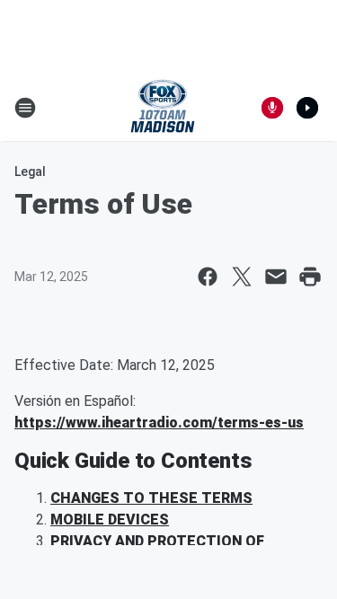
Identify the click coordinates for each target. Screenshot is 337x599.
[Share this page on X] (241, 276)
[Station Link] (162, 108)
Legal (30, 171)
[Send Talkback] (272, 108)
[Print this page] (310, 276)
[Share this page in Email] (275, 276)
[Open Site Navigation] (25, 108)
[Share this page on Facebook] (207, 276)
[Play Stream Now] (307, 108)
